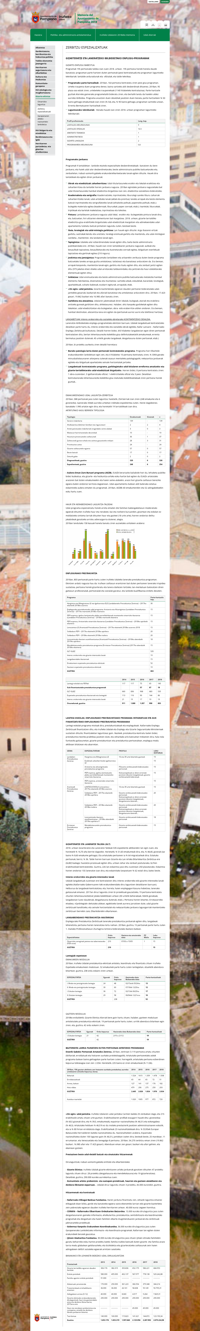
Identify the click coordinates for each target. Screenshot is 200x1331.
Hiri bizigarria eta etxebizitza (44, 131)
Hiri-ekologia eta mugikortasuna (43, 91)
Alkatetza (40, 47)
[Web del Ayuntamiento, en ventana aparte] (44, 1323)
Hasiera (38, 35)
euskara (165, 2)
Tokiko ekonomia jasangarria (44, 62)
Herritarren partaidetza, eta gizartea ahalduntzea (43, 147)
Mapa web (153, 25)
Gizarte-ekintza (43, 96)
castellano (153, 2)
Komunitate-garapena (42, 84)
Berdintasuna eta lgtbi (44, 138)
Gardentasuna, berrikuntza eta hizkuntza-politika (44, 54)
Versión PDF (159, 25)
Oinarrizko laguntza (42, 103)
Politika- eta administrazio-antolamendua (71, 35)
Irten (147, 25)
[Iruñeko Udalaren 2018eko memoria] (65, 26)
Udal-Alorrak (149, 35)
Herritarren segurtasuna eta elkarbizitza (43, 70)
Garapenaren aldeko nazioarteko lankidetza (43, 120)
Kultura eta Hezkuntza (41, 78)
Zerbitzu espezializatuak (44, 110)
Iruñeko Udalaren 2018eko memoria (117, 35)
